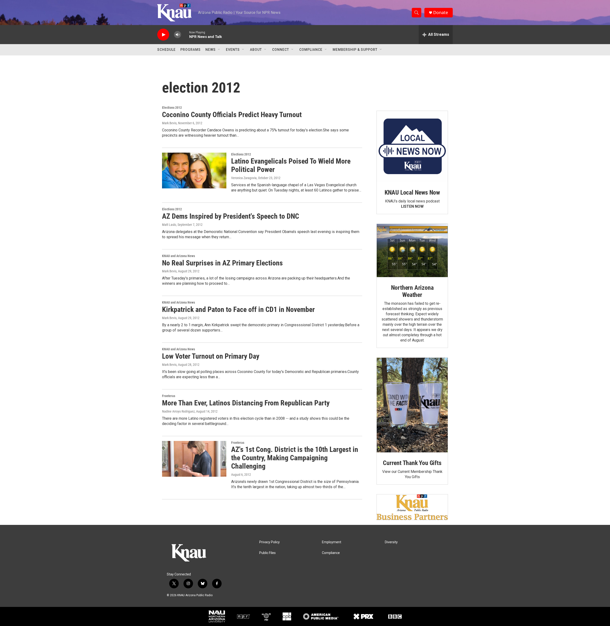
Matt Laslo (169, 225)
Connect (280, 50)
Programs (190, 50)
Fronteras (168, 396)
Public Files (267, 553)
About (256, 50)
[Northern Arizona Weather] (412, 250)
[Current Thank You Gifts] (412, 405)
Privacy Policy (269, 542)
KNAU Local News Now (412, 192)
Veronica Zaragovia (244, 178)
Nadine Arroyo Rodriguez (178, 411)
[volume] (177, 34)
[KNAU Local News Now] (412, 146)
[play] (163, 34)
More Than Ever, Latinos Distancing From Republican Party (246, 403)
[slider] (185, 34)
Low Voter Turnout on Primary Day (210, 356)
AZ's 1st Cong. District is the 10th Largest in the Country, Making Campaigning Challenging (294, 457)
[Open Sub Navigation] (219, 50)
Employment (331, 542)
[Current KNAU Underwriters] (412, 507)
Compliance (310, 50)
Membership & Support (355, 50)
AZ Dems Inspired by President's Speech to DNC (230, 216)
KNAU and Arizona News (178, 256)
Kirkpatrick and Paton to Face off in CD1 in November (238, 309)
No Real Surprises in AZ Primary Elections (222, 263)
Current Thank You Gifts (412, 462)
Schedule (166, 50)
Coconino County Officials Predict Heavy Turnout (232, 114)
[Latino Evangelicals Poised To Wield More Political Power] (194, 170)
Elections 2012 (172, 107)
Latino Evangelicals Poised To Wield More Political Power (291, 165)
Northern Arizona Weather (412, 291)
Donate (440, 12)
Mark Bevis (169, 123)
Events (233, 50)
